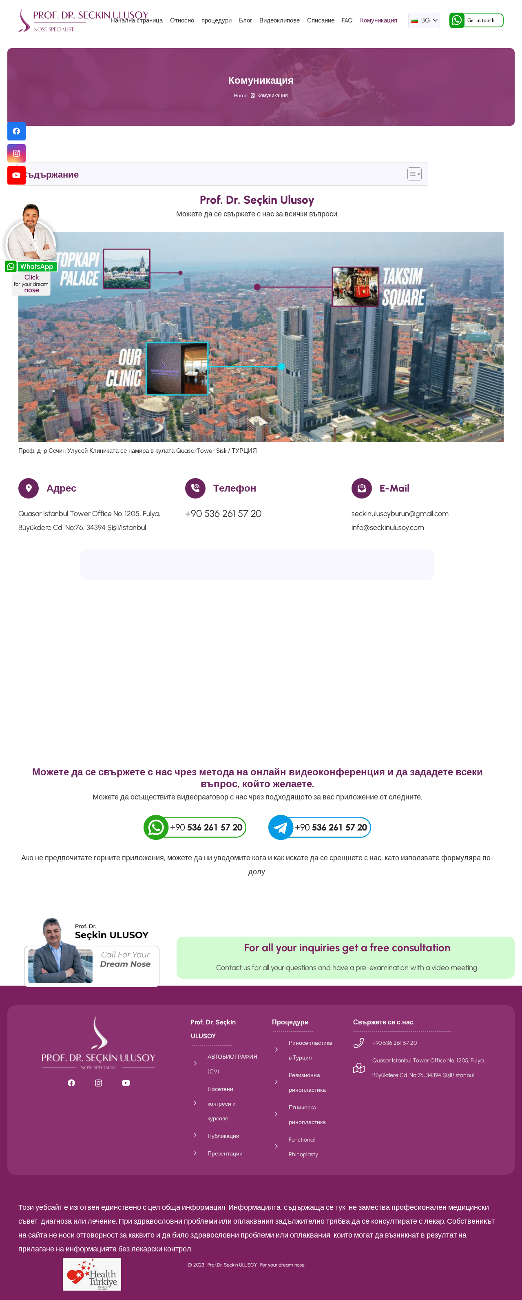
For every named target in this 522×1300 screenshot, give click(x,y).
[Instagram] (16, 153)
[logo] (83, 20)
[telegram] (320, 827)
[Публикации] (199, 1136)
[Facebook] (16, 131)
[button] (424, 20)
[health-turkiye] (92, 1274)
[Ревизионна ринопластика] (280, 1082)
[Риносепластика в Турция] (280, 1050)
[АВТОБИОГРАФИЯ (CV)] (199, 1064)
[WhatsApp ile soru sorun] (91, 951)
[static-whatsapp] (30, 249)
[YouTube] (16, 175)
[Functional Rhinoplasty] (280, 1147)
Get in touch (481, 20)
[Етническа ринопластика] (280, 1115)
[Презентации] (199, 1153)
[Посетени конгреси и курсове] (199, 1104)
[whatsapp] (195, 827)
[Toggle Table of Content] (410, 174)
